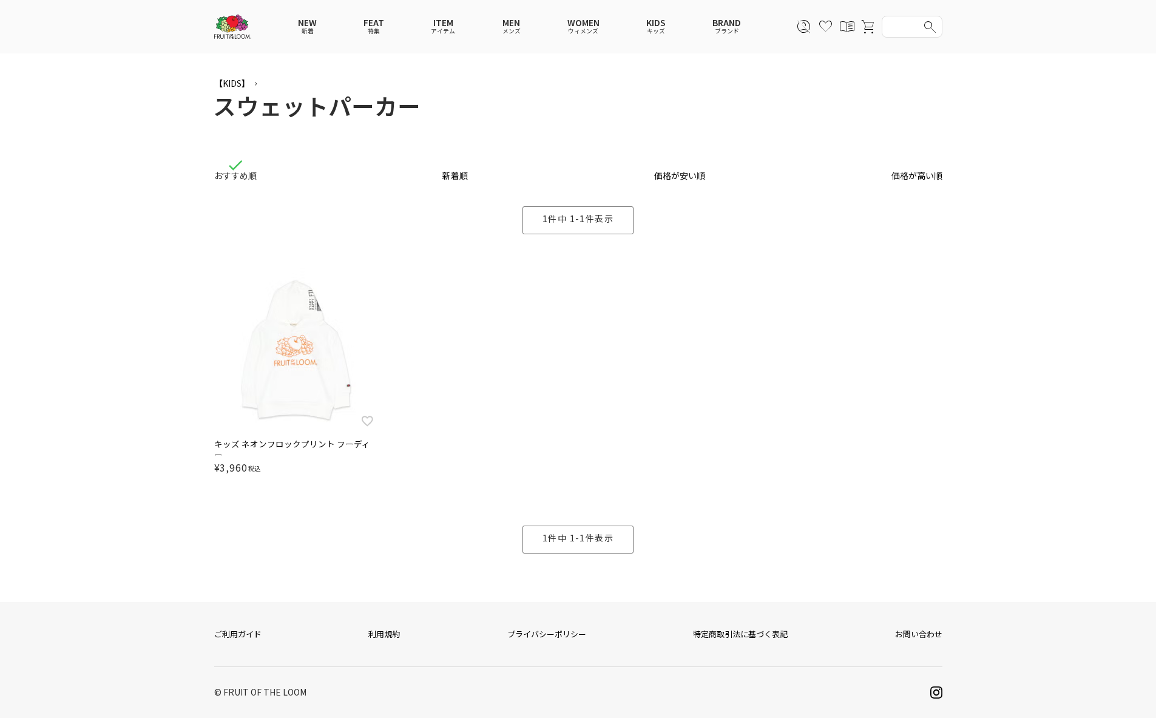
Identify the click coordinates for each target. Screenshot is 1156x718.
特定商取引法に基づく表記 (740, 634)
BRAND (726, 26)
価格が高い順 (916, 175)
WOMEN (583, 26)
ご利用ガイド (238, 634)
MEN (511, 26)
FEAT (373, 26)
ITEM (443, 26)
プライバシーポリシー (546, 634)
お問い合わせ (918, 634)
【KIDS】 (232, 83)
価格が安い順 (679, 175)
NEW (307, 26)
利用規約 (384, 634)
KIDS (656, 26)
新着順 (455, 175)
